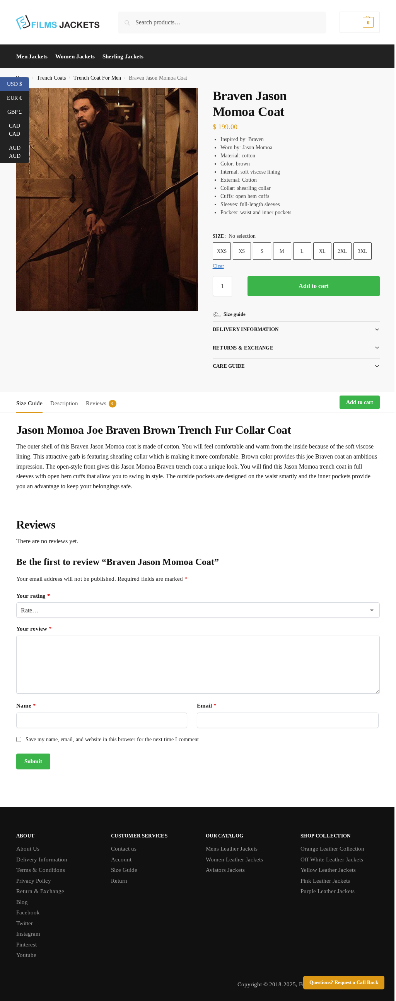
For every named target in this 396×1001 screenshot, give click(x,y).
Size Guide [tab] (29, 403)
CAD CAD (19, 130)
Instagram (28, 934)
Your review (34, 629)
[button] (360, 22)
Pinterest (26, 944)
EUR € (18, 97)
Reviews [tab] (100, 403)
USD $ (18, 83)
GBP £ (18, 111)
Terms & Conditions (40, 870)
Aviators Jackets (222, 870)
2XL (342, 251)
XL (322, 251)
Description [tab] (64, 403)
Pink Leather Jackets (321, 881)
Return (117, 881)
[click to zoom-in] (107, 199)
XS (242, 251)
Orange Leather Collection (328, 849)
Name (26, 706)
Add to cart (314, 286)
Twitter (24, 923)
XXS (222, 251)
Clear (218, 266)
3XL (362, 251)
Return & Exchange (40, 891)
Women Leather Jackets (231, 859)
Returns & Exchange (240, 348)
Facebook (28, 912)
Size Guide (122, 870)
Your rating (33, 596)
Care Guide (226, 366)
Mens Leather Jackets (229, 849)
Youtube (26, 955)
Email (204, 706)
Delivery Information (243, 329)
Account (119, 859)
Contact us (122, 849)
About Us (27, 849)
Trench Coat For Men (97, 78)
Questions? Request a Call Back (338, 982)
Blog (22, 902)
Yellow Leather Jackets (324, 870)
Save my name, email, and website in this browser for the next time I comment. (113, 739)
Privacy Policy (33, 881)
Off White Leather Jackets (327, 859)
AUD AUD (19, 152)
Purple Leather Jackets (323, 891)
